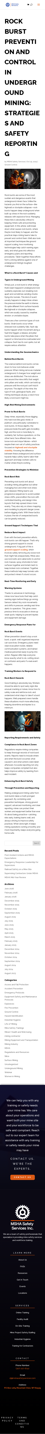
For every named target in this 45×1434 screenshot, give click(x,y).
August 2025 (10, 917)
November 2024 (12, 953)
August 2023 (10, 973)
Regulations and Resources (17, 1052)
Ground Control (11, 165)
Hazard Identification (14, 1016)
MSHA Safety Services (16, 162)
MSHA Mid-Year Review (15, 877)
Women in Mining (12, 1076)
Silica (7, 1056)
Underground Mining (14, 1068)
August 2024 (10, 965)
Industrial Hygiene (13, 1020)
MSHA (7, 1048)
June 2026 (9, 889)
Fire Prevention (11, 1008)
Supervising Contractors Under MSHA (21, 873)
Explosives (9, 1004)
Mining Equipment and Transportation (21, 1040)
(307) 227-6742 (22, 1368)
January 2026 (10, 897)
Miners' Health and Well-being (18, 1032)
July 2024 (9, 969)
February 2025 (11, 941)
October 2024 (11, 957)
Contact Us (22, 1177)
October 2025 (11, 909)
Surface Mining (11, 1060)
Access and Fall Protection (17, 984)
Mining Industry (11, 1044)
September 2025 (12, 913)
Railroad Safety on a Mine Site (18, 869)
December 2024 (12, 949)
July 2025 (9, 921)
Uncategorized (11, 1064)
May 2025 (9, 929)
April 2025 (9, 933)
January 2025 (10, 945)
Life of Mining (11, 1024)
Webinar (8, 1072)
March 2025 (10, 937)
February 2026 (11, 893)
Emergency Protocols (14, 993)
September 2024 (12, 961)
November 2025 (12, 905)
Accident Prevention (14, 989)
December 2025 (12, 901)
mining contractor (12, 1036)
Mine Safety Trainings (14, 1028)
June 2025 (9, 925)
